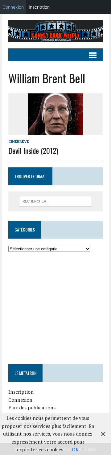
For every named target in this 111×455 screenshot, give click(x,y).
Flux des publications (32, 407)
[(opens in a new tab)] (47, 271)
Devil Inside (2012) (33, 150)
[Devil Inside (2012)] (55, 131)
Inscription (21, 391)
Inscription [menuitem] (39, 7)
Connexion (20, 399)
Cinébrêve (18, 141)
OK (75, 449)
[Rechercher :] (55, 200)
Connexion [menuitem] (13, 7)
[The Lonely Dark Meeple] (55, 31)
